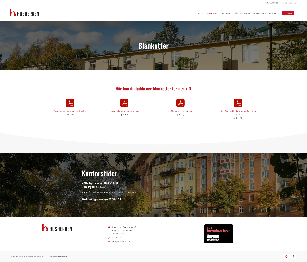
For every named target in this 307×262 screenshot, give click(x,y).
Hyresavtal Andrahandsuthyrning (124, 111)
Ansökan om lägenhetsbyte (180, 111)
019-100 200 (276, 3)
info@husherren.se (290, 3)
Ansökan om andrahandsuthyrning (70, 111)
